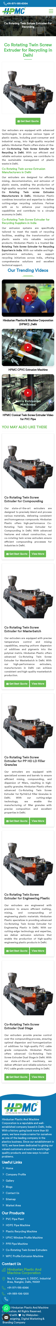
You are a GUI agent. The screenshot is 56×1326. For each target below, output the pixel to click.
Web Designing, (11, 1318)
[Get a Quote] (6, 1317)
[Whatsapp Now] (6, 1308)
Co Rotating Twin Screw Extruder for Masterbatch (22, 629)
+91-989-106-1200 (18, 1293)
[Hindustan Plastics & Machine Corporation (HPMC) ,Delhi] (28, 298)
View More (38, 554)
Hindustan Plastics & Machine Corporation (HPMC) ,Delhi (28, 322)
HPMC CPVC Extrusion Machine (28, 369)
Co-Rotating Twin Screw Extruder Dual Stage (21, 1026)
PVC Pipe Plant (15, 1219)
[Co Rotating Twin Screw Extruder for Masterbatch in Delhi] (28, 593)
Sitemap (11, 1199)
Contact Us (12, 1193)
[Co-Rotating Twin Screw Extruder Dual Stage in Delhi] (28, 989)
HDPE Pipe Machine (18, 1225)
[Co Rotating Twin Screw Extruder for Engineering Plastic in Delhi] (28, 860)
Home (9, 1168)
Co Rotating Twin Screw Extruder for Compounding (23, 499)
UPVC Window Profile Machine (24, 1237)
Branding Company (13, 1322)
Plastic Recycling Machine (21, 1231)
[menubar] (51, 11)
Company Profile (16, 1174)
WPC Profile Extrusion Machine (24, 1256)
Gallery (10, 1180)
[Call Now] (6, 1299)
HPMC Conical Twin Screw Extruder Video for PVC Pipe (28, 417)
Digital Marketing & (32, 1318)
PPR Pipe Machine (17, 1244)
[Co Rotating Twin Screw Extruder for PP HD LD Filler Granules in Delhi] (28, 722)
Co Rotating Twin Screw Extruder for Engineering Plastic (27, 896)
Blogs (9, 1187)
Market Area (13, 1205)
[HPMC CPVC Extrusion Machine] (28, 347)
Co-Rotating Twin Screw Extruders (26, 1250)
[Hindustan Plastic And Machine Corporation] (14, 11)
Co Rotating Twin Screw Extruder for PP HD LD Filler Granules (24, 761)
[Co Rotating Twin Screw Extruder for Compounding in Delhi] (28, 463)
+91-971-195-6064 (17, 3)
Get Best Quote (18, 554)
